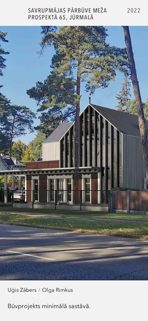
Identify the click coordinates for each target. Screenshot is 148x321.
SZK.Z (14, 14)
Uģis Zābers (22, 289)
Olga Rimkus (57, 289)
